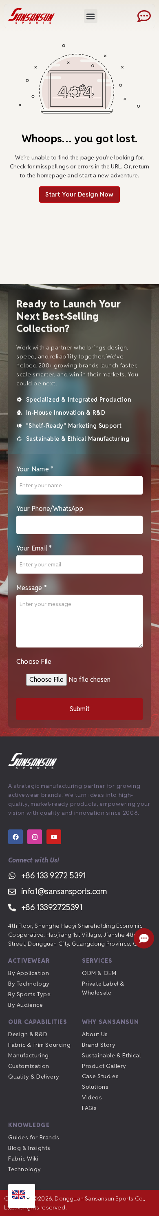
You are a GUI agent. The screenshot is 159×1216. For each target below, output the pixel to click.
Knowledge (29, 1125)
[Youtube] (53, 836)
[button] (90, 16)
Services (97, 960)
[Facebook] (15, 836)
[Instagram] (34, 836)
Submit (80, 709)
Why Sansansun (110, 1022)
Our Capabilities (37, 1022)
